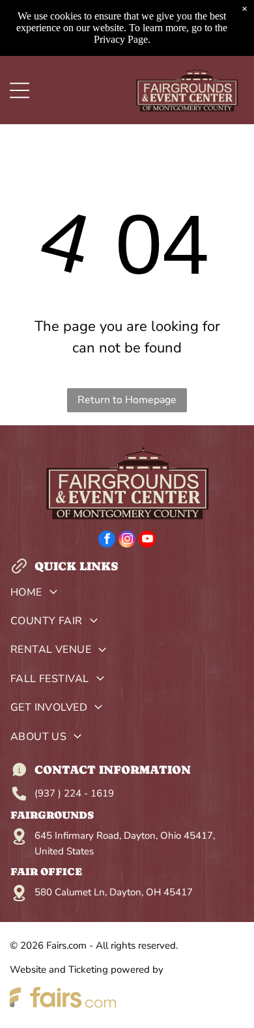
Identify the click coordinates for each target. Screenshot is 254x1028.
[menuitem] (127, 595)
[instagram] (127, 541)
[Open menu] (19, 90)
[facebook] (106, 541)
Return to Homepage (127, 400)
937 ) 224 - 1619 (76, 793)
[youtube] (147, 541)
